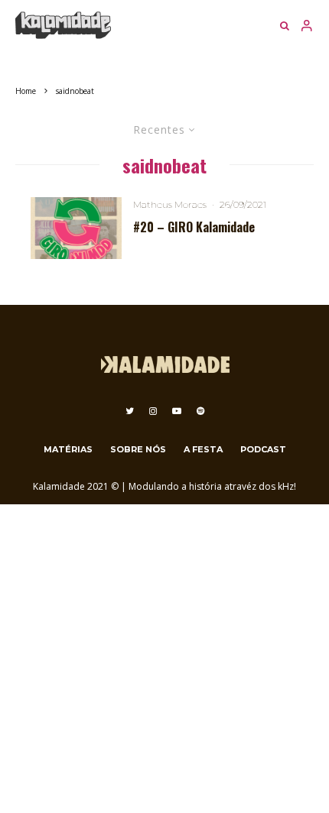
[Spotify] (200, 411)
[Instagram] (153, 411)
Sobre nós (138, 449)
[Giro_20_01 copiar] (76, 228)
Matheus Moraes (170, 204)
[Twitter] (130, 411)
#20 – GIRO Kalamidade (194, 227)
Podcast (263, 449)
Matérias (68, 449)
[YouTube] (176, 411)
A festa (203, 449)
